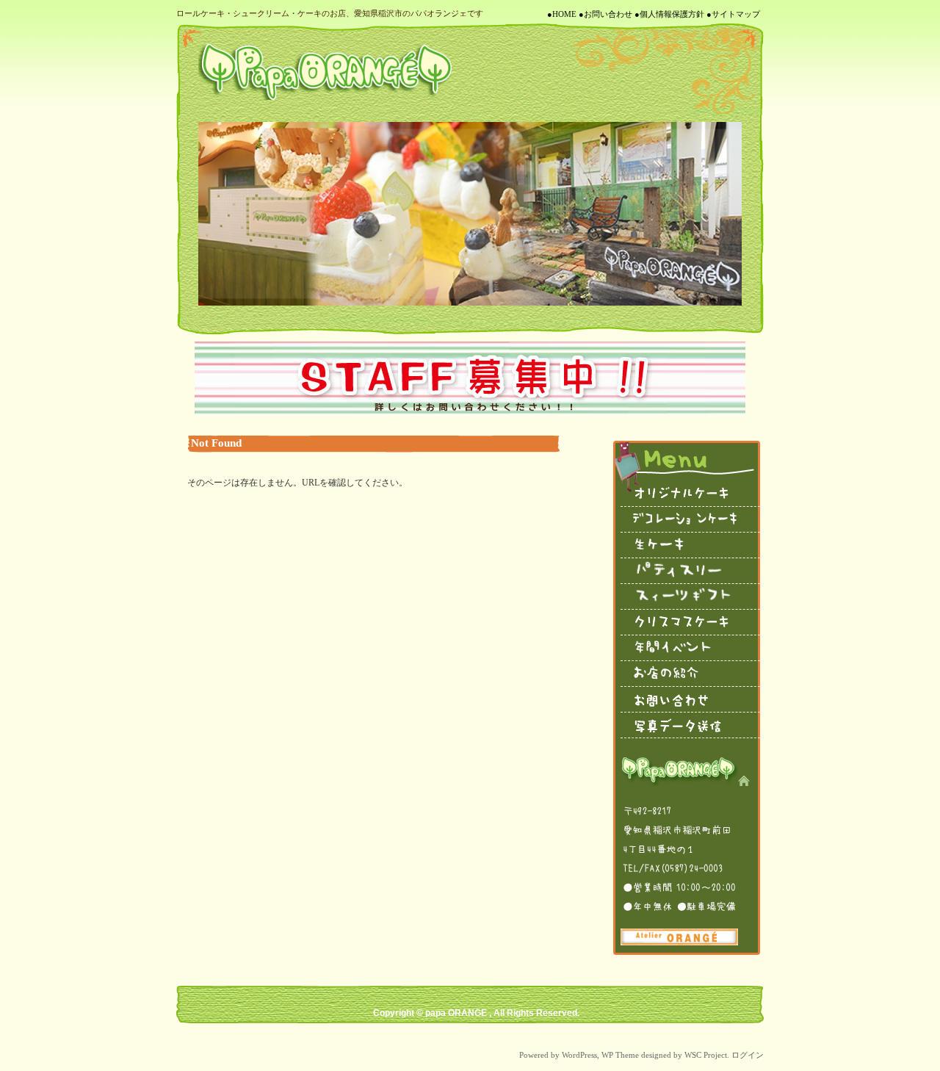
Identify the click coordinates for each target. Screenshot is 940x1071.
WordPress (579, 1054)
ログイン (747, 1054)
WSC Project (705, 1054)
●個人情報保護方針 (669, 14)
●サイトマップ (733, 14)
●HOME (561, 14)
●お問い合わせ (605, 14)
